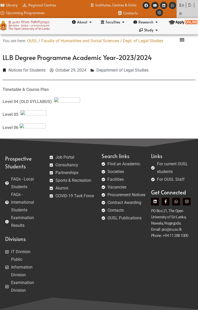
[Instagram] (159, 12)
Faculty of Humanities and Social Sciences (80, 40)
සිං (190, 5)
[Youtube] (155, 5)
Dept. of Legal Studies (143, 40)
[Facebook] (146, 5)
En (181, 5)
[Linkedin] (163, 5)
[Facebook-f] (165, 201)
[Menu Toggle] (182, 39)
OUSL (32, 40)
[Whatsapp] (172, 5)
